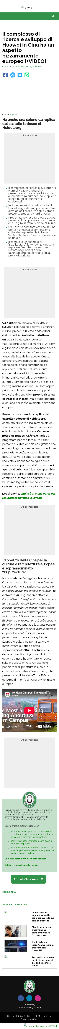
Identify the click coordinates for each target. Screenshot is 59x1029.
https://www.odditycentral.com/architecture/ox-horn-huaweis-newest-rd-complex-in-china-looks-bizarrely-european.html (32, 834)
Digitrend (46, 1026)
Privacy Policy (29, 1005)
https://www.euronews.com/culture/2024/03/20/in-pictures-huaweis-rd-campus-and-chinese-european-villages (32, 850)
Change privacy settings (29, 1007)
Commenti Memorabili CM (15, 66)
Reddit (14, 114)
